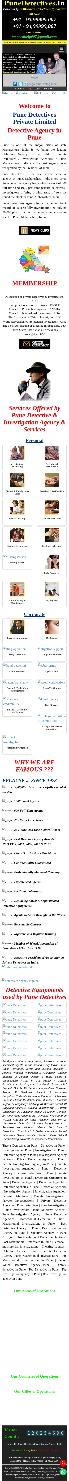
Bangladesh (23, 1381)
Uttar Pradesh (51, 1414)
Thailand (55, 1384)
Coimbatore (48, 1399)
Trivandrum (36, 1414)
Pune (40, 1411)
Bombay (12, 1399)
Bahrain (11, 1381)
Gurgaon (21, 1402)
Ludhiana (54, 1405)
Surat (14, 1414)
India (58, 1381)
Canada (34, 1381)
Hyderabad (33, 1402)
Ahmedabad (13, 1396)
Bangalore (44, 1396)
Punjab (48, 1411)
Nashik (51, 1408)
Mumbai (24, 1408)
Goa (58, 1399)
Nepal (31, 1384)
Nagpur (43, 1408)
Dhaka (43, 1381)
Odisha (16, 1411)
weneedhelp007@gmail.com (34, 37)
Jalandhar (45, 1402)
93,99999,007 (34, 19)
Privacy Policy (31, 1450)
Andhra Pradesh (29, 1396)
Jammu (56, 1402)
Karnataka (14, 1405)
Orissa (25, 1411)
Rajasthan (58, 1411)
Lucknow (42, 1405)
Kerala (24, 1405)
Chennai (36, 1399)
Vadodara (30, 1417)
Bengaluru (56, 1396)
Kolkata (32, 1405)
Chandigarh (24, 1399)
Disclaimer (17, 1450)
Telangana (24, 1414)
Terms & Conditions (48, 1450)
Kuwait (12, 1384)
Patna (33, 1411)
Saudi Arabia (42, 1384)
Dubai (51, 1381)
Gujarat (11, 1402)
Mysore (33, 1408)
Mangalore (13, 1408)
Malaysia (22, 1384)
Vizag (40, 1417)
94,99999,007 (34, 26)
